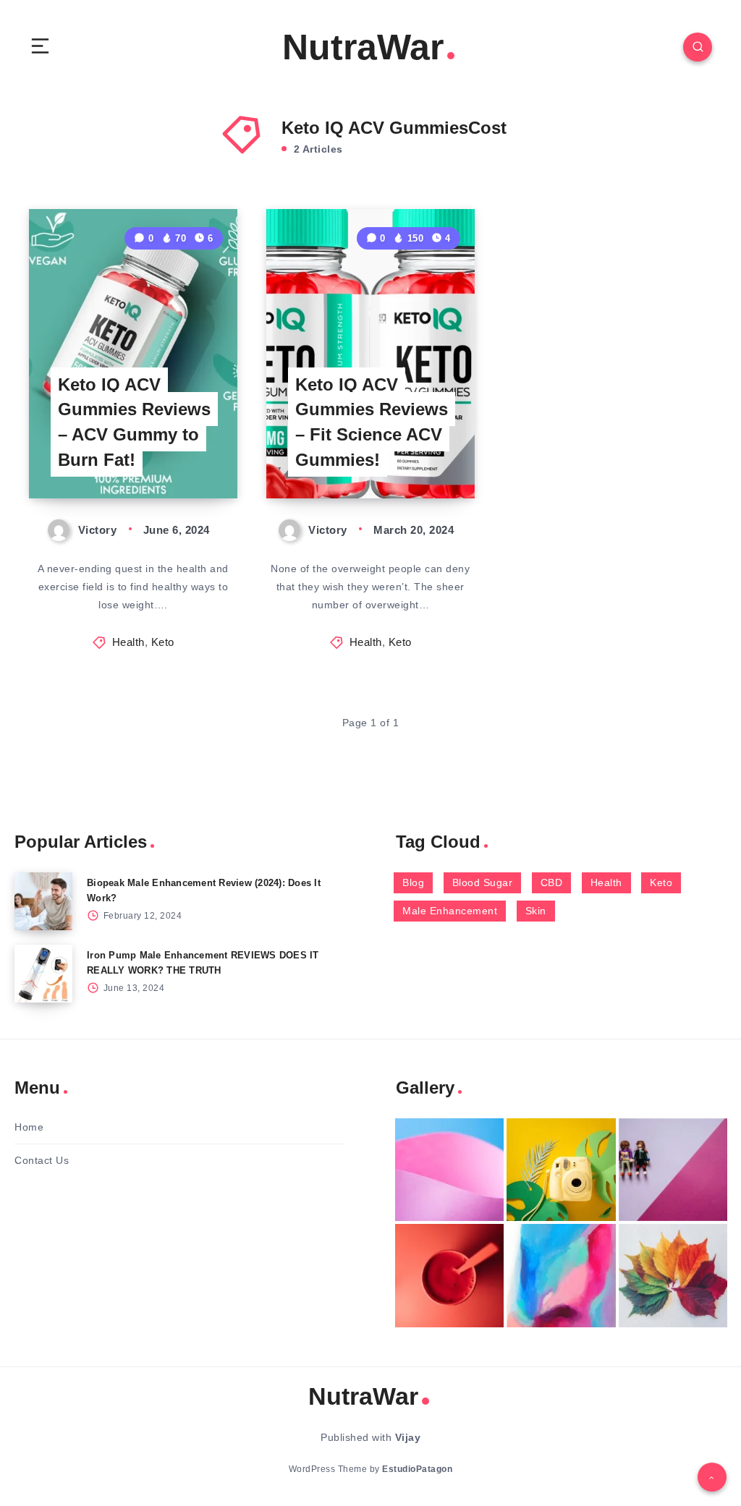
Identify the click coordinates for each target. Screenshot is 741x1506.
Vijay (408, 1437)
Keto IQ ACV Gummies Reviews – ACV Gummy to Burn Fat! (134, 422)
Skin (535, 910)
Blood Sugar (482, 882)
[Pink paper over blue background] (449, 1170)
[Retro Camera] (561, 1170)
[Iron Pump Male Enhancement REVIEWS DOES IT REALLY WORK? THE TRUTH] (43, 974)
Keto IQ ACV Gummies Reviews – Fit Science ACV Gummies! (371, 422)
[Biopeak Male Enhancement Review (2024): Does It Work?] (43, 901)
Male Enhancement (449, 910)
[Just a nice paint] (561, 1275)
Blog (413, 882)
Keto (162, 642)
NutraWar (363, 47)
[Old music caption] (673, 1170)
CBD (552, 882)
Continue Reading (187, 457)
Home (28, 1127)
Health (128, 642)
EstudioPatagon (417, 1469)
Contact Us (41, 1160)
